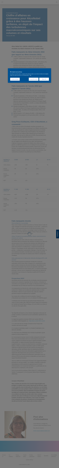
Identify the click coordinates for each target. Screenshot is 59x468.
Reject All (44, 79)
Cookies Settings (14, 79)
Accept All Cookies (34, 79)
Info (30, 75)
